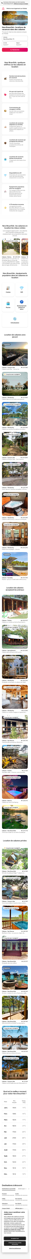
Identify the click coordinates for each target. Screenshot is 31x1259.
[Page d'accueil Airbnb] (3, 8)
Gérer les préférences (15, 1248)
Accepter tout (15, 1238)
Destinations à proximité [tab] (8, 1188)
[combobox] (14, 39)
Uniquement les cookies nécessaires (14, 1243)
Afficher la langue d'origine (21, 3)
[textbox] (8, 45)
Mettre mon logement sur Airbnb (17, 8)
